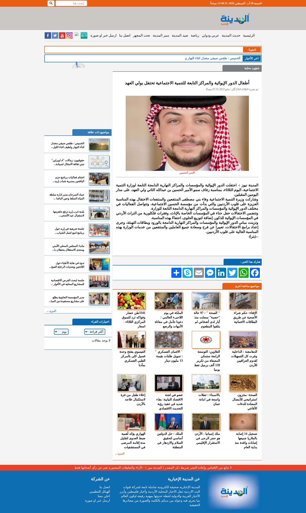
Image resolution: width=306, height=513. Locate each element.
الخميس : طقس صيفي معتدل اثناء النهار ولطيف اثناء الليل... (67, 145)
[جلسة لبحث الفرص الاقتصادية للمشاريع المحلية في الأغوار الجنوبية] (99, 281)
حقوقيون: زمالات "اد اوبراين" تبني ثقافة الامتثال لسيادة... (67, 162)
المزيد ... (119, 453)
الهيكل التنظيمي (99, 491)
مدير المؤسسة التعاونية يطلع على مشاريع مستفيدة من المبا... (66, 299)
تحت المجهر (141, 35)
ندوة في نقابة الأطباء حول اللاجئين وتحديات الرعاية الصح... (66, 264)
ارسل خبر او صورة (103, 35)
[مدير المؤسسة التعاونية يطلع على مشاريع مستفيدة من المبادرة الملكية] (99, 298)
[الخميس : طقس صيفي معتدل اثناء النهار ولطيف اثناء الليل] (99, 144)
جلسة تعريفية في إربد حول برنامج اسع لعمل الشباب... (69, 230)
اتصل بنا (124, 35)
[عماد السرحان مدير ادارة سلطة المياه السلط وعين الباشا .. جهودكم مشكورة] (99, 195)
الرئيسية (249, 35)
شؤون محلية (251, 68)
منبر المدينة (161, 35)
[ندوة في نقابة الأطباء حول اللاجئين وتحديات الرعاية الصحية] (99, 264)
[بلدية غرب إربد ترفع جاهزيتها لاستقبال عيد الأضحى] (99, 213)
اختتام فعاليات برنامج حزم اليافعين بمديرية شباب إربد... (68, 179)
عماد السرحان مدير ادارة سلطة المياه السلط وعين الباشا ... (67, 196)
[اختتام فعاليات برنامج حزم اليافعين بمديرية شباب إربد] (99, 178)
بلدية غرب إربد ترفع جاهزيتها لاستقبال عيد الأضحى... (68, 213)
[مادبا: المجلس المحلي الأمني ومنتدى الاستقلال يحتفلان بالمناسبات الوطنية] (99, 247)
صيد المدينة (180, 35)
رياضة (195, 35)
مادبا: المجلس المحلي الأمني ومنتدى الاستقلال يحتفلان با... (68, 247)
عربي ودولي (210, 35)
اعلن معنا (104, 496)
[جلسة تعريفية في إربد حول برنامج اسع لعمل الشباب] (99, 230)
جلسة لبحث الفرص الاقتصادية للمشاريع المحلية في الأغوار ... (67, 282)
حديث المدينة (231, 35)
